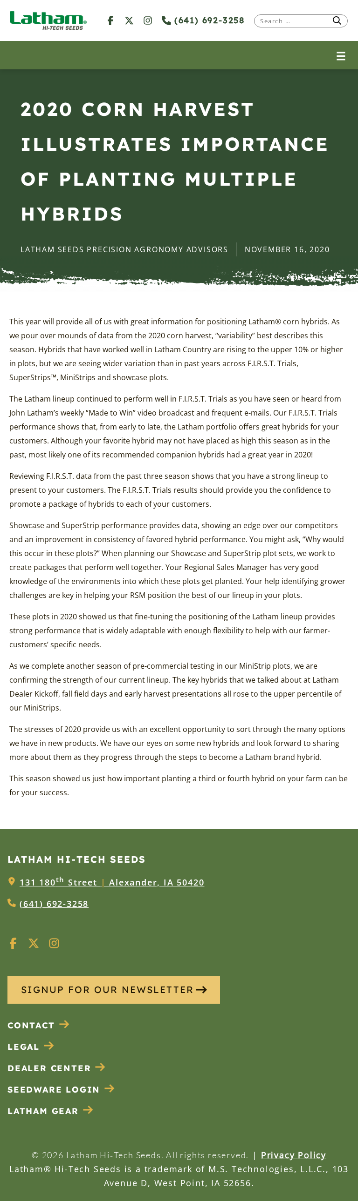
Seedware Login (53, 1089)
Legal (23, 1046)
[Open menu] (341, 55)
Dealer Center (49, 1068)
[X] (129, 20)
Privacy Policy (293, 1155)
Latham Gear (43, 1111)
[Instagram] (147, 20)
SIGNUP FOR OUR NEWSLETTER (107, 989)
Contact (31, 1025)
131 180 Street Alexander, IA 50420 (112, 882)
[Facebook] (110, 20)
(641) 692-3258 (208, 20)
